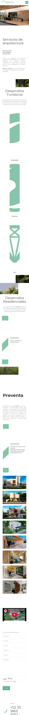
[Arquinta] (7, 2)
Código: (5, 679)
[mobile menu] (26, 2)
